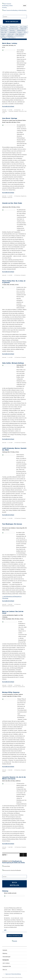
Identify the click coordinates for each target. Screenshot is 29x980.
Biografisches (4, 28)
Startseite (5, 950)
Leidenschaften (12, 32)
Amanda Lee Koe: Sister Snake (12, 203)
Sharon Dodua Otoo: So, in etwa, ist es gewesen (13, 281)
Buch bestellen (12, 22)
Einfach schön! (23, 28)
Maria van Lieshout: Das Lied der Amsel (12, 612)
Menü (24, 5)
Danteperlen (16, 111)
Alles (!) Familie (23, 26)
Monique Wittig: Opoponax (10, 692)
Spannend (3, 34)
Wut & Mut (3, 37)
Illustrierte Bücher (21, 30)
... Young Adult (4, 26)
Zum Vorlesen (11, 37)
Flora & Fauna (4, 30)
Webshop (5, 953)
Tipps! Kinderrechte (20, 34)
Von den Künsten (19, 35)
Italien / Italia (4, 32)
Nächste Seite (25, 856)
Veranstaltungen (6, 956)
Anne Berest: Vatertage (9, 118)
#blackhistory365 (13, 26)
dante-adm (4, 109)
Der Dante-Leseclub (13, 28)
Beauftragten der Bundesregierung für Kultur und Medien (13, 861)
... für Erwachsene (16, 109)
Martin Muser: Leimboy (9, 43)
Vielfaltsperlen (10, 35)
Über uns (5, 969)
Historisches (12, 30)
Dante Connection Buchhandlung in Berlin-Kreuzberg (12, 977)
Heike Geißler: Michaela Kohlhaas (13, 363)
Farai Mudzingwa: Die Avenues (12, 524)
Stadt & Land (10, 34)
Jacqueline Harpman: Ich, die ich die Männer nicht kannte (14, 778)
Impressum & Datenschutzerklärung (13, 974)
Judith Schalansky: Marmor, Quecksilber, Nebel (14, 449)
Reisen (25, 32)
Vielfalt (2, 35)
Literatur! (20, 32)
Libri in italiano (6, 963)
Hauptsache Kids (7, 966)
